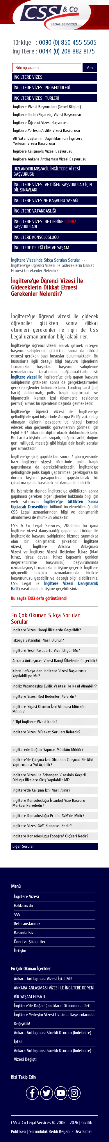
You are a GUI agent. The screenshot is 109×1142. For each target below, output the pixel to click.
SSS (17, 914)
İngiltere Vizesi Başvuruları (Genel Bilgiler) (47, 106)
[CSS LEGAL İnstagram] (74, 1093)
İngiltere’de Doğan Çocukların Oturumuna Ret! (52, 1005)
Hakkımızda (23, 905)
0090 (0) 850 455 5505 (67, 42)
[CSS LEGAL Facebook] (33, 1093)
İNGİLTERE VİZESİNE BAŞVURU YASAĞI (46, 200)
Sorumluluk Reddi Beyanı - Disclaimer (60, 1131)
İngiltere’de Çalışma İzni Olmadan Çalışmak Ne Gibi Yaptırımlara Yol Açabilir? (52, 762)
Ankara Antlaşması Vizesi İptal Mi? (43, 979)
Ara (90, 67)
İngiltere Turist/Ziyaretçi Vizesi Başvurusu (47, 114)
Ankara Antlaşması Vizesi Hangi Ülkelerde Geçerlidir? (54, 660)
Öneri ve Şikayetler (30, 941)
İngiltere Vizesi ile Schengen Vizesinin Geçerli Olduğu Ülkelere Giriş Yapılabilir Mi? (49, 777)
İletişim (20, 951)
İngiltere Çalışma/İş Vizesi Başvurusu (42, 151)
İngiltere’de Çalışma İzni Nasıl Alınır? (41, 790)
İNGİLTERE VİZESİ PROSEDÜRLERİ (42, 87)
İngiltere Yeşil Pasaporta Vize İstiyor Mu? (46, 650)
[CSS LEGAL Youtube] (60, 1093)
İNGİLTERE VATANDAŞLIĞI (35, 211)
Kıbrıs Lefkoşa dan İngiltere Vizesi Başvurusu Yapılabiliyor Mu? (49, 673)
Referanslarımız (27, 923)
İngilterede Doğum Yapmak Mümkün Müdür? (47, 749)
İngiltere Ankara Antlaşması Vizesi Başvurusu (49, 159)
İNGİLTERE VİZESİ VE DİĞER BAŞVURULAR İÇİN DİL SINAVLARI (53, 187)
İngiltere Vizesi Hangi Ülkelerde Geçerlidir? (46, 630)
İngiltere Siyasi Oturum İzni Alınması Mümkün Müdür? (48, 709)
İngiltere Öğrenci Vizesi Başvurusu (41, 122)
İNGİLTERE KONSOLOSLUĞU (36, 237)
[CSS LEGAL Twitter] (46, 1093)
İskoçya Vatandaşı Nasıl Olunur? (38, 640)
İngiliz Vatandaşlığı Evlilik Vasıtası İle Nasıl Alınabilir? (54, 686)
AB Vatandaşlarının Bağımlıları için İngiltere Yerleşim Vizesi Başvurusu (48, 141)
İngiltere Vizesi (26, 896)
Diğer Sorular (23, 846)
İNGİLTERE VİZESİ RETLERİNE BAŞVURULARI (45, 224)
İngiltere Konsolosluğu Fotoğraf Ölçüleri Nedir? (50, 836)
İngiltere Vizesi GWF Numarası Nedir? (42, 825)
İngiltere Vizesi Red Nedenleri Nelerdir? (44, 696)
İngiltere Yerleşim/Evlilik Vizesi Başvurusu (46, 130)
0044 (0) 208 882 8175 (66, 51)
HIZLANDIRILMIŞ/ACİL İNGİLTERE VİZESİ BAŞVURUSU (47, 171)
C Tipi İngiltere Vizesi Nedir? (35, 721)
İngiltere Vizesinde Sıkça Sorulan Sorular (45, 260)
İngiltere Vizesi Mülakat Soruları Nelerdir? (46, 732)
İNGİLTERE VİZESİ (29, 77)
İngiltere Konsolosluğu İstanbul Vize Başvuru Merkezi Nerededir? (48, 803)
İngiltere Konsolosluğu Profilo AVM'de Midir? (48, 815)
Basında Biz (24, 932)
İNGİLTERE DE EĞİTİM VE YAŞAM (41, 247)
